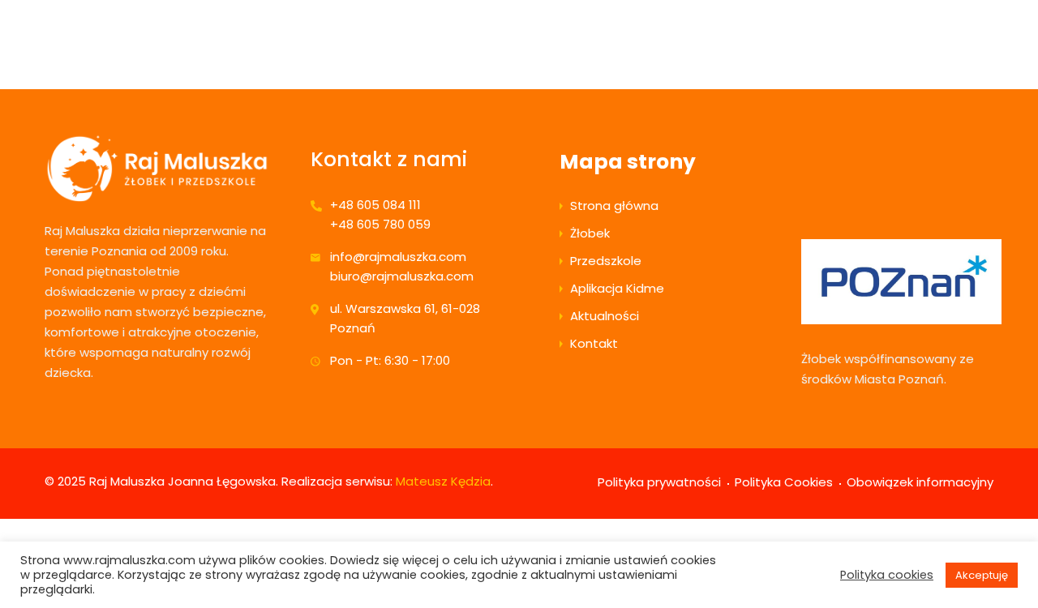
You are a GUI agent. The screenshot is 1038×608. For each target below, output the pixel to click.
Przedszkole (605, 260)
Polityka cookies (886, 574)
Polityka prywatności (659, 481)
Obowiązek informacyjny (920, 481)
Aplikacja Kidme (617, 288)
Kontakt (594, 343)
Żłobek (590, 233)
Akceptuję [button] (981, 575)
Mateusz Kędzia (443, 481)
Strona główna (614, 205)
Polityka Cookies (784, 481)
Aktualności (604, 315)
